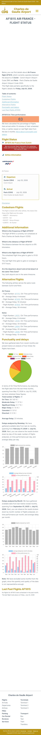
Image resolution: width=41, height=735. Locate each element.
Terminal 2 (24, 705)
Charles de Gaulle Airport (21, 10)
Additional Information (10, 102)
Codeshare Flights (9, 99)
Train (22, 722)
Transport (24, 714)
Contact (29, 731)
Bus (21, 716)
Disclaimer (23, 731)
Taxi (22, 719)
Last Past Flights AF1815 (11, 110)
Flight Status (6, 96)
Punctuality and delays (10, 107)
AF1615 (17, 305)
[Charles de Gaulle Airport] (5, 10)
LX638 (17, 321)
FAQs (4, 711)
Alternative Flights (9, 105)
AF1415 (17, 299)
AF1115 (17, 294)
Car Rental (6, 716)
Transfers (23, 724)
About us (35, 731)
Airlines (4, 708)
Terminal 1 (24, 703)
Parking (5, 714)
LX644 (17, 326)
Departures (6, 705)
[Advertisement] (20, 48)
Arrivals (5, 703)
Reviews (5, 719)
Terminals (24, 700)
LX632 (17, 316)
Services (5, 722)
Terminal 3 (24, 708)
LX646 (17, 332)
